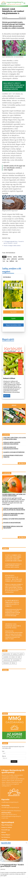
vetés (16, 261)
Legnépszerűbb (6, 473)
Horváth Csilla (4, 17)
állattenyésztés (6, 663)
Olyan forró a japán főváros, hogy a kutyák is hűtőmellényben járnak (14, 438)
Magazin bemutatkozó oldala (13, 325)
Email (3, 751)
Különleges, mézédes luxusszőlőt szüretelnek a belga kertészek (11, 443)
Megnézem (7, 396)
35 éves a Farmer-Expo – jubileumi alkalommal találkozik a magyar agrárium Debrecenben (13, 558)
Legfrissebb (6, 435)
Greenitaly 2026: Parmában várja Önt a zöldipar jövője (13, 626)
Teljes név (4, 756)
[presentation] (2, 369)
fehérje (4, 259)
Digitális (13, 318)
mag (7, 261)
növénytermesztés (6, 660)
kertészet (13, 657)
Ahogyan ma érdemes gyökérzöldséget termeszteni (13, 456)
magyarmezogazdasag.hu (14, 2)
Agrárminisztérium (6, 654)
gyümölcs (21, 654)
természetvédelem (16, 660)
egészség (15, 257)
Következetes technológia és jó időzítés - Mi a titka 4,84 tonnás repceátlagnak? (13, 578)
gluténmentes (14, 259)
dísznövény (9, 257)
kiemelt (19, 657)
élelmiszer (20, 257)
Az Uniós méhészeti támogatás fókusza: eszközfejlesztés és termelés (12, 603)
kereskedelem (6, 657)
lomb (4, 261)
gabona (8, 259)
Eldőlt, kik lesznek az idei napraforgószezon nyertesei (10, 448)
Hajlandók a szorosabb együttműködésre (13, 452)
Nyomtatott (13, 312)
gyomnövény (21, 259)
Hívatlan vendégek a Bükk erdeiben (12, 245)
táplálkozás (12, 261)
